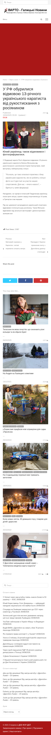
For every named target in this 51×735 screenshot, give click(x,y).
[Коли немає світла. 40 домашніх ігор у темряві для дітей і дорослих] (25, 490)
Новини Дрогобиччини (9, 426)
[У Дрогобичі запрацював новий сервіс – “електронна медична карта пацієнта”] (25, 534)
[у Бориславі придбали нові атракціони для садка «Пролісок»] (25, 386)
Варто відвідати (7, 472)
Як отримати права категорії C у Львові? (19, 634)
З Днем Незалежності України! (15, 656)
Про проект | (27, 728)
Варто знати (7, 84)
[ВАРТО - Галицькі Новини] (25, 11)
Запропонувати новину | (12, 728)
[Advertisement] (25, 48)
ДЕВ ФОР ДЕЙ (25, 725)
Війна (13, 516)
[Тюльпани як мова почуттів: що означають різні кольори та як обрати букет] (25, 296)
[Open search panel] (41, 19)
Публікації (19, 516)
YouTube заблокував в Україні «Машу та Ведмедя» (23, 622)
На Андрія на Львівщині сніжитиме (18, 373)
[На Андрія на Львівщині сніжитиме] (25, 345)
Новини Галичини (17, 370)
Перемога (15, 84)
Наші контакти (15, 731)
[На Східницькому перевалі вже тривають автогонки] (25, 445)
